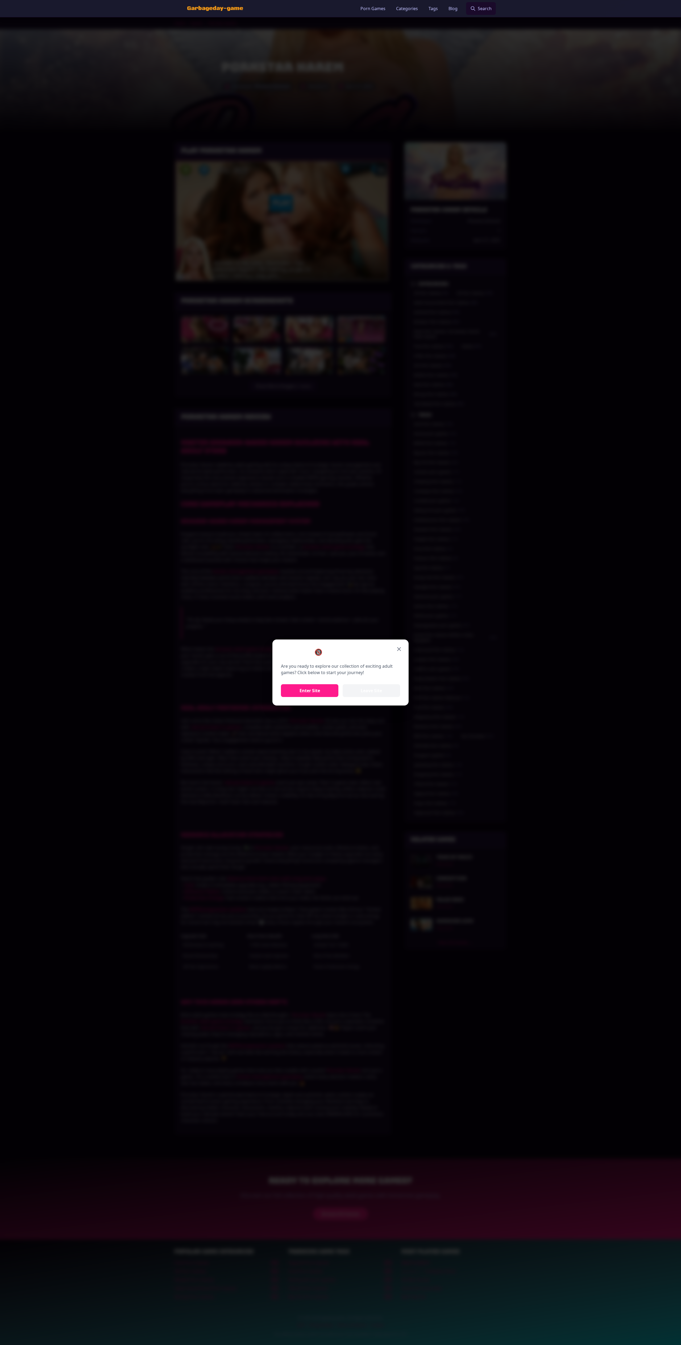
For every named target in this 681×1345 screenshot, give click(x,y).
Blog (453, 8)
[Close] (399, 649)
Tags (433, 8)
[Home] (215, 8)
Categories (407, 8)
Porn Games (372, 8)
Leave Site (371, 691)
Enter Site (310, 691)
